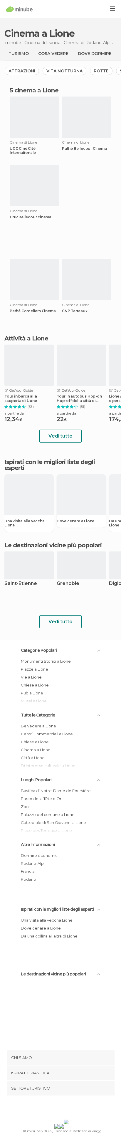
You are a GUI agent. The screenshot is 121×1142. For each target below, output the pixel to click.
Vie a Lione (31, 677)
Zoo (25, 806)
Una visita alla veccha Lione (24, 523)
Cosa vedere (53, 53)
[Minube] (19, 9)
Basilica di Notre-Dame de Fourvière (56, 790)
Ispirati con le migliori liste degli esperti (57, 909)
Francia (28, 871)
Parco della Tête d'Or (41, 798)
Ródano (28, 879)
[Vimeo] (66, 1108)
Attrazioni (22, 71)
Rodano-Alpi (33, 863)
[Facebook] (51, 1108)
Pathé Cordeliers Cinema (33, 311)
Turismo (19, 53)
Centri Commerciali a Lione (47, 734)
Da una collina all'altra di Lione (49, 936)
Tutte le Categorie (38, 715)
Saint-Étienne (20, 583)
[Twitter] (59, 1108)
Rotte (101, 71)
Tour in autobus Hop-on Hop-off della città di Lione (79, 398)
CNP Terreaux (75, 311)
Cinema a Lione (36, 749)
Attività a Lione (26, 338)
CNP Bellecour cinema (30, 217)
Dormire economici (39, 855)
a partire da (14, 413)
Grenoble (68, 583)
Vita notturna (64, 71)
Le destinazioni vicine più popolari (53, 545)
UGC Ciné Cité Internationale (23, 151)
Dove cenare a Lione (75, 521)
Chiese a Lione (35, 685)
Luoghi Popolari (36, 779)
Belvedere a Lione (38, 726)
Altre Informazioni (38, 844)
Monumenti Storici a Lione (46, 661)
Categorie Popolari (39, 650)
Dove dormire (95, 53)
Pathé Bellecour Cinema (84, 149)
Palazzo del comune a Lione (48, 814)
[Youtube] (74, 1108)
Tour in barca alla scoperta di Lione (20, 398)
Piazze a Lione (34, 669)
